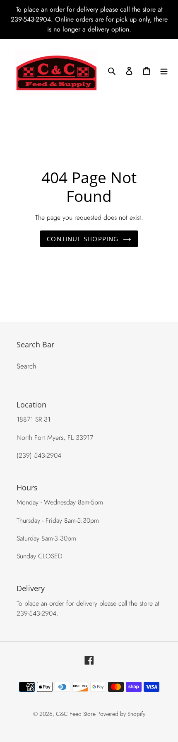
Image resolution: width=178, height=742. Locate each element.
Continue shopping (82, 239)
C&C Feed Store (76, 714)
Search (26, 366)
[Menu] (164, 70)
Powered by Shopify (121, 714)
